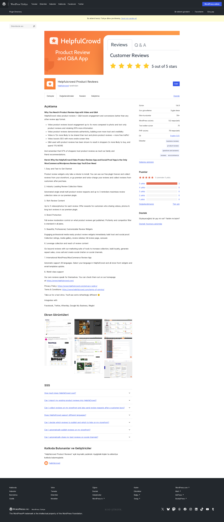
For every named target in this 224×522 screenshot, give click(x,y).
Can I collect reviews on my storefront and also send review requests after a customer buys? (84, 408)
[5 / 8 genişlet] (99, 357)
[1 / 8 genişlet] (69, 322)
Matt (178, 491)
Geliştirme (95, 96)
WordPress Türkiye (38, 509)
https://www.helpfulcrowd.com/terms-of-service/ (83, 289)
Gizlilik (11, 499)
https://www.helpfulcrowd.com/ (60, 280)
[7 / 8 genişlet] (129, 339)
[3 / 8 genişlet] (99, 322)
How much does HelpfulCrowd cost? (60, 393)
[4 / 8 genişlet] (99, 340)
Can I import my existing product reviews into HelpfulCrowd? (70, 400)
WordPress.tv (98, 499)
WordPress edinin (212, 4)
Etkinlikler (137, 491)
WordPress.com (182, 488)
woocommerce (173, 155)
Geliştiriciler (96, 495)
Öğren (94, 488)
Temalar (54, 491)
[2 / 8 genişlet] (69, 340)
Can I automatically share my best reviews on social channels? (71, 437)
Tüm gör (176, 204)
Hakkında (13, 488)
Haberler (12, 491)
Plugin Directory (15, 12)
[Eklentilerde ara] (34, 26)
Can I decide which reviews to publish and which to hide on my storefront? (76, 422)
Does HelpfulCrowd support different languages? (65, 415)
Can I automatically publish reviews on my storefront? (67, 430)
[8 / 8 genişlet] (129, 363)
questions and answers (171, 150)
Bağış (137, 495)
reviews (163, 155)
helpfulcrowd (63, 86)
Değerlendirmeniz (146, 204)
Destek (176, 96)
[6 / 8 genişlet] (129, 322)
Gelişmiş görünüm (146, 162)
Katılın (136, 488)
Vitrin (53, 488)
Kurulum (82, 96)
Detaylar (50, 96)
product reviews (173, 146)
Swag (137, 499)
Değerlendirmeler (67, 96)
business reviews (172, 141)
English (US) (175, 136)
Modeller (54, 499)
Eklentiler (54, 495)
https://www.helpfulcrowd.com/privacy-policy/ (77, 286)
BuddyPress (181, 499)
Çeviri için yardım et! (129, 18)
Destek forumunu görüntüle (150, 224)
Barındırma (13, 495)
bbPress (179, 495)
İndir (176, 84)
